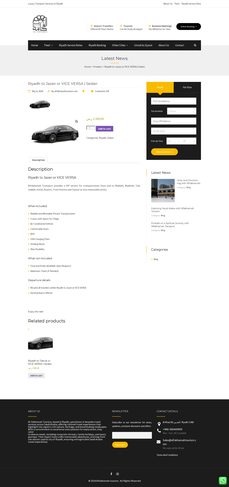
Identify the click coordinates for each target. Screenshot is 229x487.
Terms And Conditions (167, 454)
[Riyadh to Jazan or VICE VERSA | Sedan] (39, 110)
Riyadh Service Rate (191, 3)
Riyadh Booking (97, 45)
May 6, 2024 (37, 91)
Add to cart (104, 128)
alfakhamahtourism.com (66, 91)
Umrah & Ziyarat (143, 45)
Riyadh (102, 137)
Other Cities (118, 45)
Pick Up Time (157, 141)
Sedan (110, 137)
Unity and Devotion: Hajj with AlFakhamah (188, 182)
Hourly (160, 87)
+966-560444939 (172, 429)
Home (34, 45)
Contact (179, 45)
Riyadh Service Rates (70, 45)
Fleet (177, 3)
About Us (167, 3)
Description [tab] (38, 159)
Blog (188, 187)
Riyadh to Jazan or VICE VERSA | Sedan (62, 83)
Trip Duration (157, 111)
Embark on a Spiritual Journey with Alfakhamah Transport (170, 225)
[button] (76, 121)
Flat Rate (187, 87)
